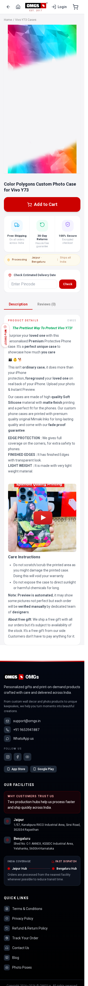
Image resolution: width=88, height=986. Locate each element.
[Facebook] (18, 757)
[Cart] (75, 7)
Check (67, 284)
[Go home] (18, 6)
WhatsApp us (23, 738)
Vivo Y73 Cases (25, 20)
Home (8, 20)
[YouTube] (27, 757)
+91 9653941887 (26, 730)
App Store (18, 769)
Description (18, 304)
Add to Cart (45, 204)
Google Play (46, 769)
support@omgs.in (27, 721)
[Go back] (8, 6)
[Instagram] (8, 757)
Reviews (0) (46, 304)
